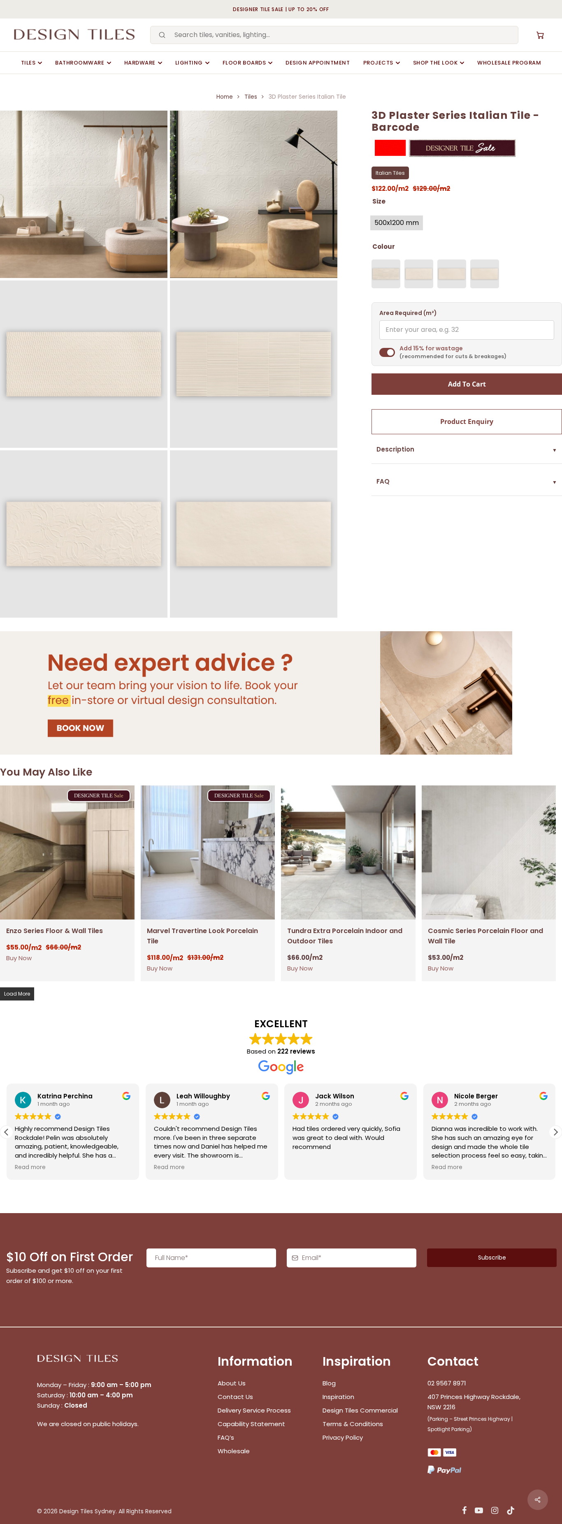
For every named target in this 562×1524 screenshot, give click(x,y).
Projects (378, 63)
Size (379, 201)
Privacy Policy (343, 1437)
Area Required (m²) (408, 313)
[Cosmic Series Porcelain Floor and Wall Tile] (489, 852)
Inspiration (338, 1396)
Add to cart (467, 384)
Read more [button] (30, 1167)
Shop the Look (435, 63)
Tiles (28, 63)
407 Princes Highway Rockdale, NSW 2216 (473, 1401)
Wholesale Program (509, 63)
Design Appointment (318, 63)
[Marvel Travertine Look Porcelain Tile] (208, 852)
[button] (555, 1132)
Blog (329, 1383)
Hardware (140, 63)
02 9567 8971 (446, 1383)
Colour (383, 246)
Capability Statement (252, 1424)
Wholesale (234, 1451)
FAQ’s (226, 1437)
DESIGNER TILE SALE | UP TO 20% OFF (281, 9)
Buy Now (19, 958)
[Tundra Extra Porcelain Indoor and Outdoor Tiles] (348, 852)
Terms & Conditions (353, 1424)
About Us (232, 1383)
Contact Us (235, 1396)
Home (224, 97)
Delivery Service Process (254, 1410)
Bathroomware (79, 63)
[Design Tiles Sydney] (75, 35)
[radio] (397, 223)
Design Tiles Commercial (360, 1410)
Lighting (189, 63)
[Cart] (540, 35)
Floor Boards (244, 63)
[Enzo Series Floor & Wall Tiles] (67, 852)
